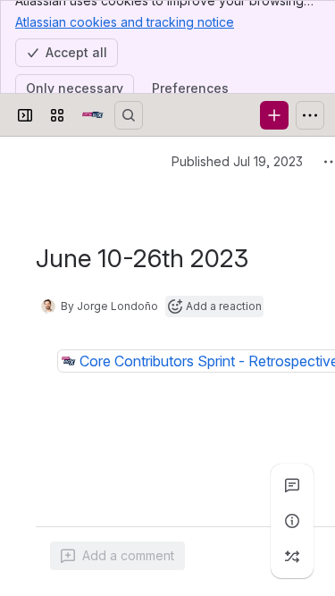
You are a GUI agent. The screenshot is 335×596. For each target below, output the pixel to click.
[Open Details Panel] (292, 521)
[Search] (128, 115)
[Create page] (292, 556)
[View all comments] (292, 485)
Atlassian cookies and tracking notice (124, 21)
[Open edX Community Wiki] (93, 115)
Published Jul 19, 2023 (237, 161)
